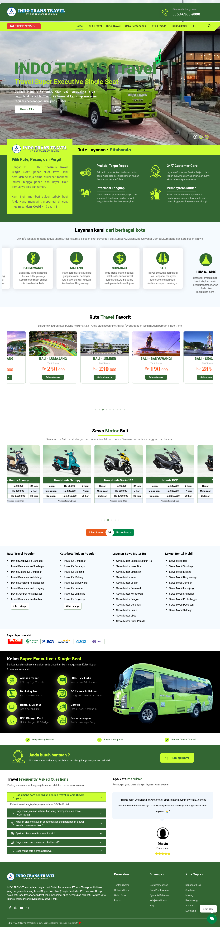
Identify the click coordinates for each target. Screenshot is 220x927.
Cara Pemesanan (159, 885)
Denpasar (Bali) (193, 885)
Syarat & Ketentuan (160, 895)
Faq (152, 905)
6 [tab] (113, 409)
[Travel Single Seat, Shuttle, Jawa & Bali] (36, 11)
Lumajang (191, 910)
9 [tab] (124, 409)
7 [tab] (117, 409)
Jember (190, 905)
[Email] (27, 911)
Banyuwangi (192, 900)
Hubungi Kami (121, 890)
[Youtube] (21, 911)
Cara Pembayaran (159, 890)
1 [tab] (95, 409)
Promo (117, 900)
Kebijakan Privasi (158, 900)
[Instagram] (16, 911)
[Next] (207, 369)
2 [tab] (99, 409)
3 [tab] (103, 410)
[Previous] (12, 369)
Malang (189, 895)
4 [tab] (106, 409)
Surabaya (190, 890)
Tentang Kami (121, 885)
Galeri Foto (120, 895)
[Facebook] (10, 911)
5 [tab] (115, 520)
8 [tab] (120, 409)
